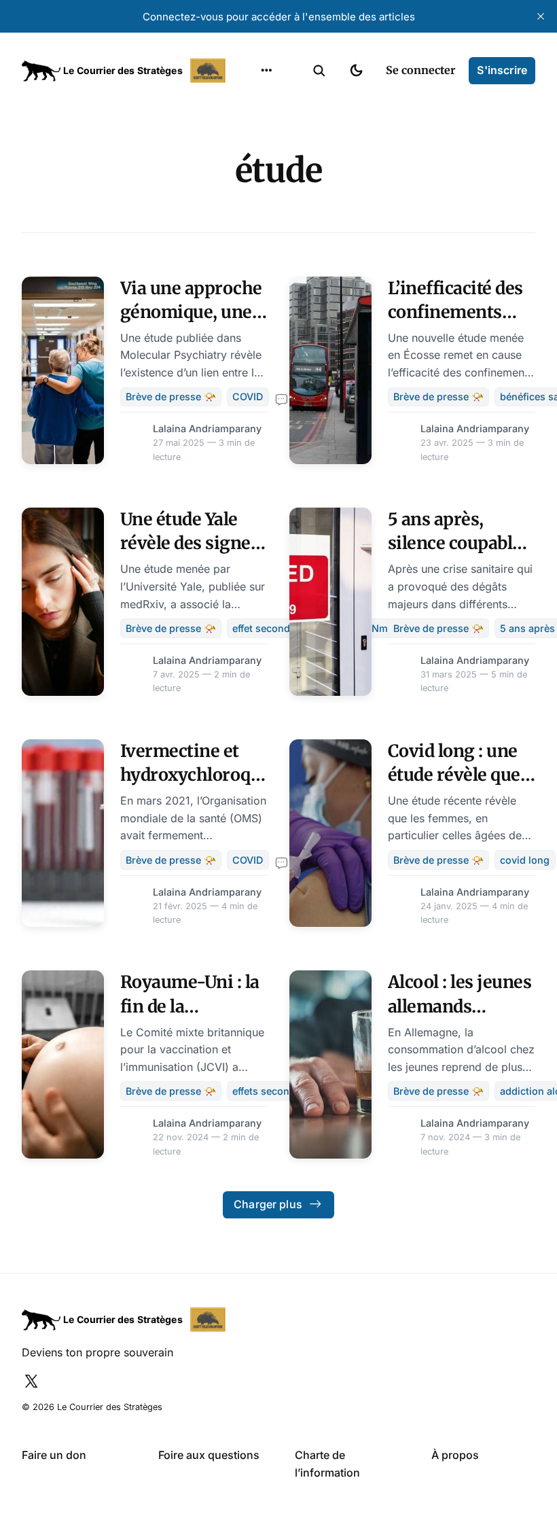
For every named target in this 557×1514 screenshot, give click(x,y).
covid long (525, 860)
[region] (266, 70)
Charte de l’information (327, 1463)
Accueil (249, 102)
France (249, 155)
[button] (319, 70)
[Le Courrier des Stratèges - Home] (125, 70)
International (265, 128)
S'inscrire (502, 70)
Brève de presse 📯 (171, 396)
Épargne (252, 208)
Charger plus (268, 1204)
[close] (541, 16)
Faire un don (54, 1455)
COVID (247, 396)
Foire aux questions (208, 1455)
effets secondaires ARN (287, 1091)
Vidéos (248, 234)
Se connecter (420, 70)
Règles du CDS (266, 261)
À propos (455, 1455)
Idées (245, 181)
